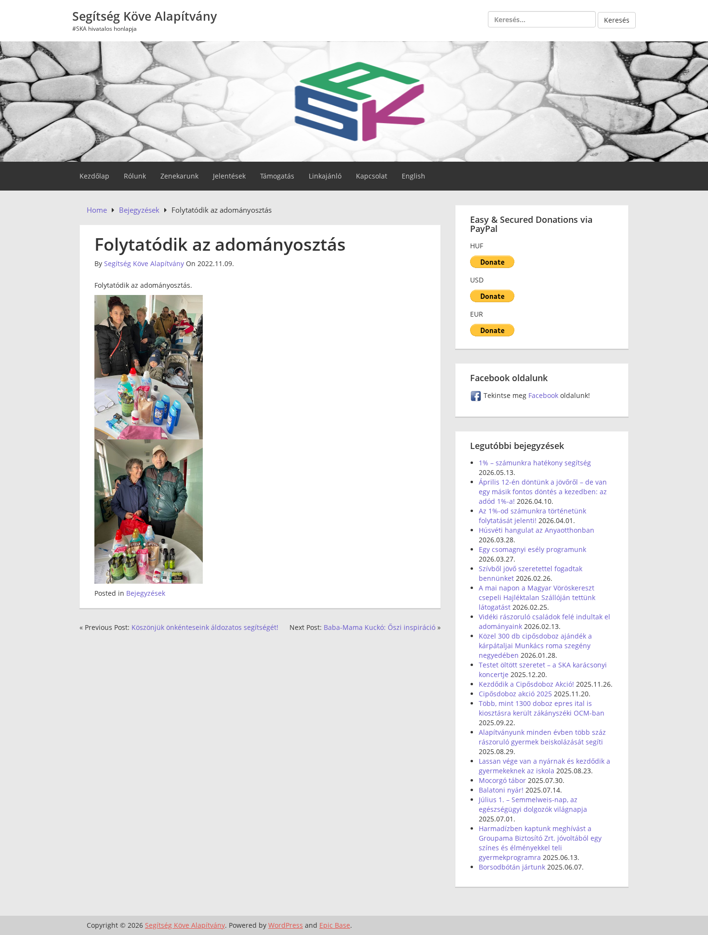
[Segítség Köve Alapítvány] (354, 100)
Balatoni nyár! (501, 789)
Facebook (544, 395)
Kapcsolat (371, 175)
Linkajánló (325, 175)
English (413, 175)
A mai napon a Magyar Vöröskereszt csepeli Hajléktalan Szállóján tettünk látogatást (537, 597)
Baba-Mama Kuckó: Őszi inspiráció (379, 627)
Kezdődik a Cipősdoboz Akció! (526, 684)
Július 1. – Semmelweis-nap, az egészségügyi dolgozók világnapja (533, 804)
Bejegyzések (145, 593)
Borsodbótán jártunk (512, 866)
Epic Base (334, 925)
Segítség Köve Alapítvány (144, 16)
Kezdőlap (94, 175)
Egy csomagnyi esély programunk (532, 549)
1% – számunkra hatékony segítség (535, 462)
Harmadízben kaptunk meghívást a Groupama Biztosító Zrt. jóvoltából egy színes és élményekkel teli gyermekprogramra (540, 843)
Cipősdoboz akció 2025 (515, 693)
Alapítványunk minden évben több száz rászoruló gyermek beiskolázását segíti (542, 737)
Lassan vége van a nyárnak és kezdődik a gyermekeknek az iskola (544, 765)
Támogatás (277, 175)
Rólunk (135, 175)
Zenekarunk (179, 175)
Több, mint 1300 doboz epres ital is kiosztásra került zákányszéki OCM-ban (541, 708)
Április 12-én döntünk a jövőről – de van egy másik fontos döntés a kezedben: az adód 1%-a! (543, 491)
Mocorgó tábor (502, 780)
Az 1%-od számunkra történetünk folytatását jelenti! (532, 515)
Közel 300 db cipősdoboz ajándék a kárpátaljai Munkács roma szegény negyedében (535, 645)
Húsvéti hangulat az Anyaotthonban (536, 530)
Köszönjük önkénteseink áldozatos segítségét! (204, 627)
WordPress (285, 925)
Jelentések (229, 175)
